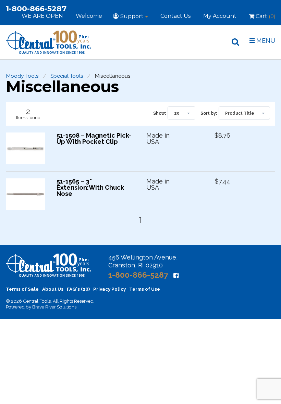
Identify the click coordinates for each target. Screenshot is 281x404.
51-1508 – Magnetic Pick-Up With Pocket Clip (94, 138)
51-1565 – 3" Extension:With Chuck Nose (90, 187)
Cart (264, 16)
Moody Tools (22, 76)
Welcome (89, 16)
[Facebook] (176, 275)
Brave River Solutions (54, 307)
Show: (159, 113)
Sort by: (208, 113)
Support (132, 16)
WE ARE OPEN (42, 16)
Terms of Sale (22, 289)
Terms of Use (144, 289)
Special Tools (66, 76)
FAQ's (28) (78, 289)
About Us (52, 289)
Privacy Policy (109, 289)
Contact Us (175, 16)
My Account (219, 16)
